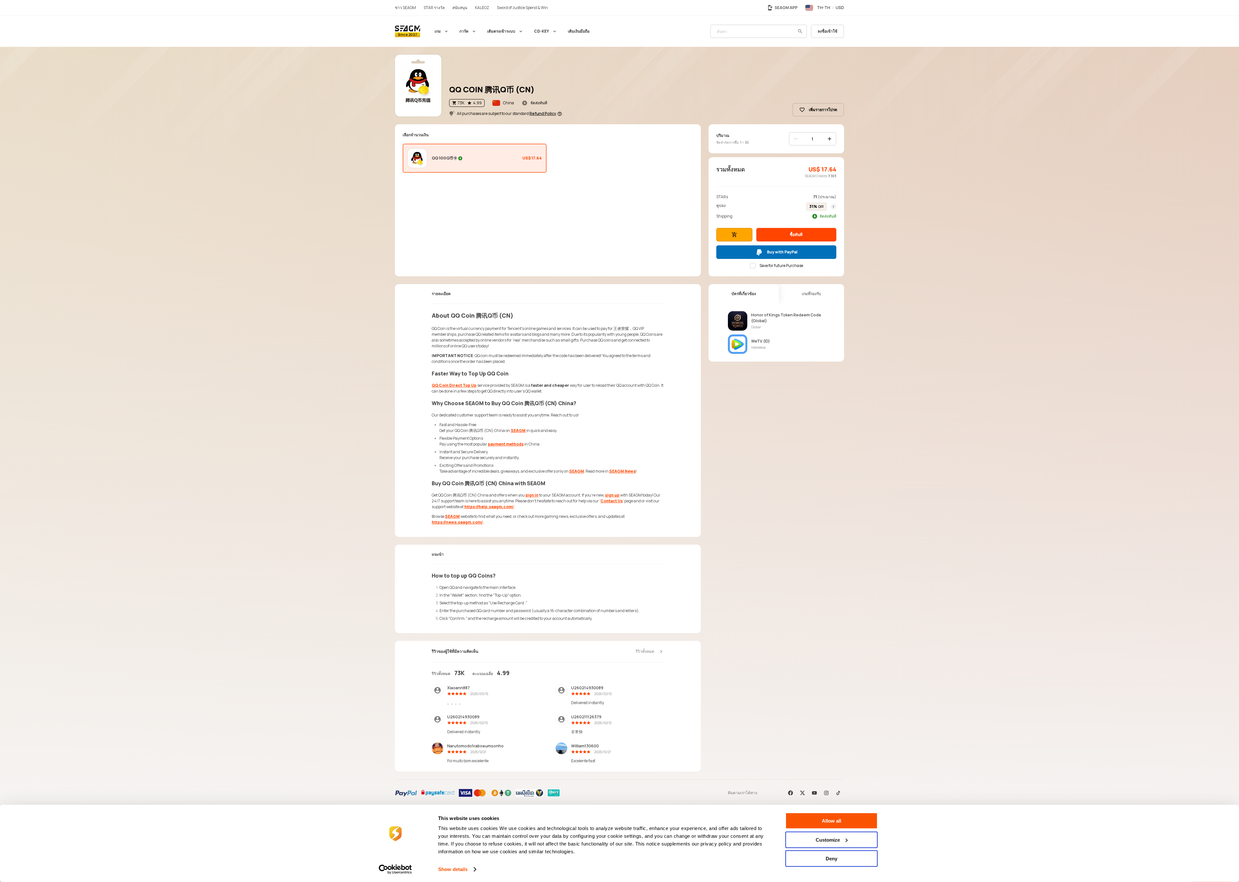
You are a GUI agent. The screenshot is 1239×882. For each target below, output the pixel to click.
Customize (828, 839)
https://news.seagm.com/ (457, 522)
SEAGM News (622, 471)
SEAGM (518, 430)
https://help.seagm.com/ (489, 506)
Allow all (831, 821)
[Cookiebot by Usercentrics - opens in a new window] (395, 869)
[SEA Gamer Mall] (407, 31)
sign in (532, 495)
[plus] (829, 139)
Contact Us (611, 501)
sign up (612, 495)
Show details (453, 869)
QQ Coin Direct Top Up (454, 385)
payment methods (506, 444)
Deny (831, 858)
